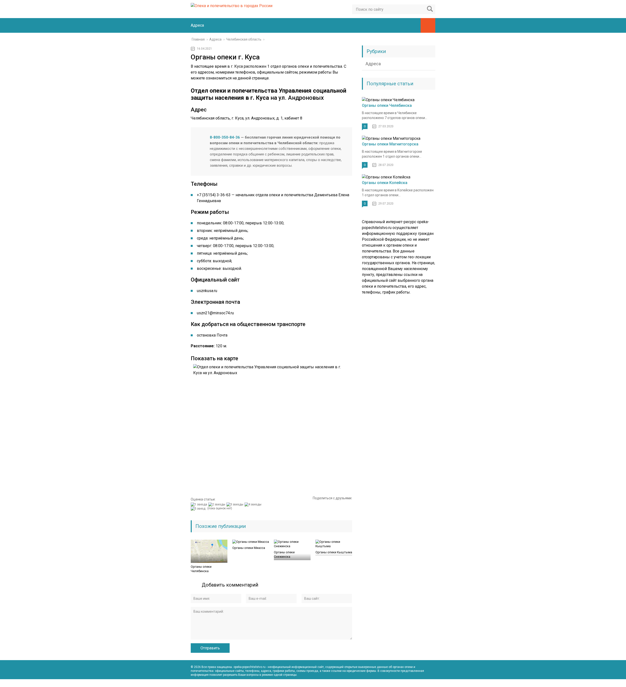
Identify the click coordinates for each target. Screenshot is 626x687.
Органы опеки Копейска (384, 182)
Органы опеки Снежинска (284, 554)
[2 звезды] (217, 504)
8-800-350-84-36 (225, 137)
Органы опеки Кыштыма (333, 552)
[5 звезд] (199, 509)
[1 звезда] (199, 504)
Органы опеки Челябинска (201, 569)
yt (410, 683)
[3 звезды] (235, 504)
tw (431, 683)
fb (421, 683)
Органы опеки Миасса (248, 548)
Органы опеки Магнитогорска (390, 144)
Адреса (197, 25)
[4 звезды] (254, 504)
